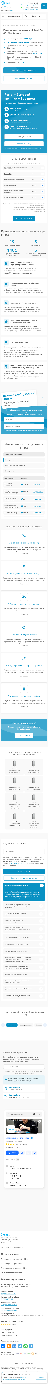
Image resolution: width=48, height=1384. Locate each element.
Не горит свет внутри (11, 513)
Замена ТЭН (7, 174)
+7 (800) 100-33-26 (30, 7)
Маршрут (14, 1152)
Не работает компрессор (8, 484)
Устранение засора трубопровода (14, 179)
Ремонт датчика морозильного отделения (13, 191)
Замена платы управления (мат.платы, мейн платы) (15, 167)
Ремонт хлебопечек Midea (11, 1273)
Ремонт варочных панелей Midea (14, 1259)
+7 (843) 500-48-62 (30, 3)
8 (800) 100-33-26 (8, 1299)
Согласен (41, 1377)
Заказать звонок (24, 735)
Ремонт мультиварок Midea (12, 1263)
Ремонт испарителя (10, 185)
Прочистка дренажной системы (13, 197)
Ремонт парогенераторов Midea (14, 1268)
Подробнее (24, 553)
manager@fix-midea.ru (10, 1310)
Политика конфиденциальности (24, 1363)
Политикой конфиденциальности (24, 1073)
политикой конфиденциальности (33, 430)
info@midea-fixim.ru (9, 1305)
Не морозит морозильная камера (11, 492)
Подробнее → (38, 484)
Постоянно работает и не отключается (11, 499)
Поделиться (3, 1346)
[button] (3, 1025)
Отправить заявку (24, 144)
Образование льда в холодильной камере (11, 506)
